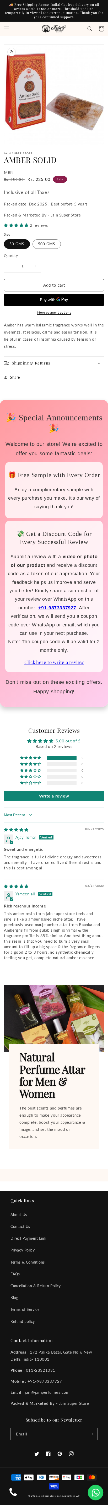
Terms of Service (25, 1309)
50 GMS (16, 244)
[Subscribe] (91, 1434)
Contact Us (20, 1226)
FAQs (15, 1274)
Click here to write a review (54, 662)
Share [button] (15, 377)
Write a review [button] (54, 795)
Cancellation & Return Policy (35, 1286)
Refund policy (22, 1321)
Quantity (11, 256)
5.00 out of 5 (68, 740)
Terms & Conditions (27, 1262)
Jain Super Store (47, 1496)
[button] (6, 29)
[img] (16, 829)
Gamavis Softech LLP (68, 1496)
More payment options (54, 312)
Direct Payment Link (28, 1238)
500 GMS (46, 244)
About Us (18, 1214)
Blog (14, 1297)
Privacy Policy (22, 1250)
